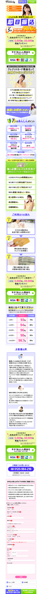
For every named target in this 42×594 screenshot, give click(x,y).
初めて (9, 509)
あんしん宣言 (12, 582)
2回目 (13, 509)
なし (11, 513)
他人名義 (18, 536)
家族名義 (13, 536)
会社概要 (26, 582)
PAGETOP (41, 587)
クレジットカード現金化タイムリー (10, 2)
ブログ (10, 586)
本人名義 (9, 536)
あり (8, 513)
